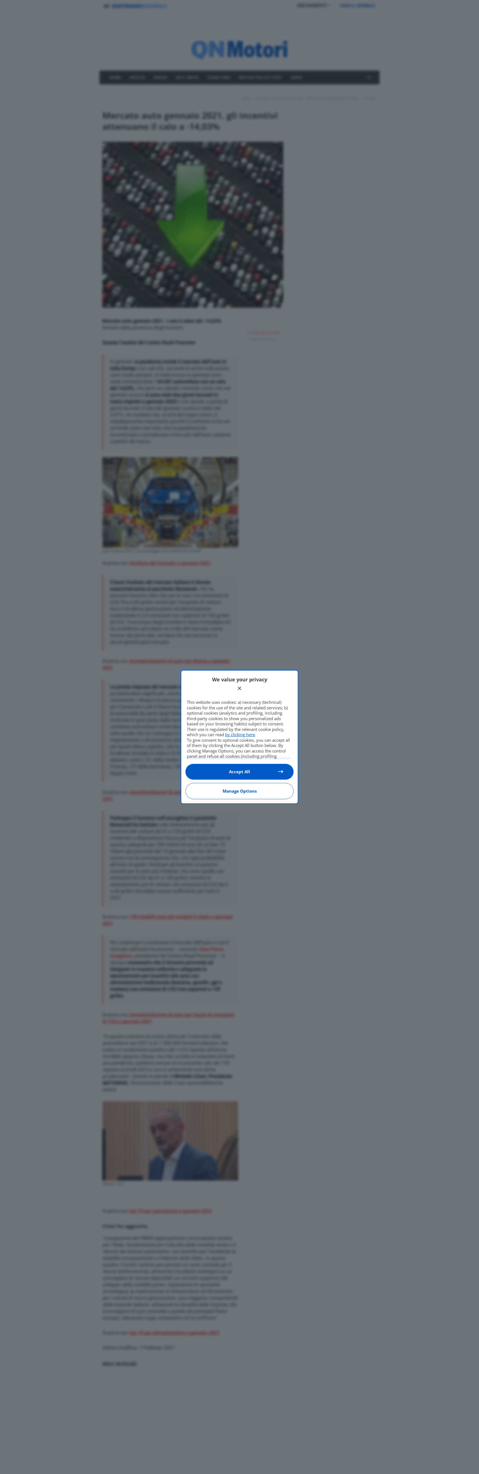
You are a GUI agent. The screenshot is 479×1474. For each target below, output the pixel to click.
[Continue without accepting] (239, 688)
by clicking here (240, 734)
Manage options (240, 791)
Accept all (239, 771)
